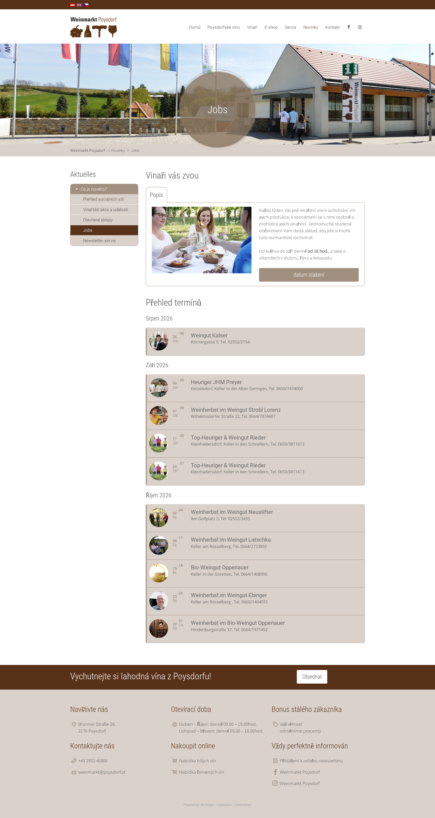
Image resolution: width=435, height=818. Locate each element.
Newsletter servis (99, 240)
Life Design (207, 805)
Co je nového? (94, 189)
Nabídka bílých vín (197, 760)
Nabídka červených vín (201, 772)
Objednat (312, 677)
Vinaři (252, 27)
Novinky (310, 27)
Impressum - (225, 805)
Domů (194, 27)
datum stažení (309, 275)
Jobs (87, 230)
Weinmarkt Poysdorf (300, 772)
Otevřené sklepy (98, 219)
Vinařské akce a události (105, 209)
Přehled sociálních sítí (103, 199)
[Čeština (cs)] (86, 5)
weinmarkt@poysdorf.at (101, 772)
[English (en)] (79, 5)
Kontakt (332, 27)
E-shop (271, 27)
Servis (290, 27)
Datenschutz (243, 805)
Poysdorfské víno (223, 27)
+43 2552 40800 (92, 760)
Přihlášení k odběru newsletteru (311, 760)
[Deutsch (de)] (72, 5)
